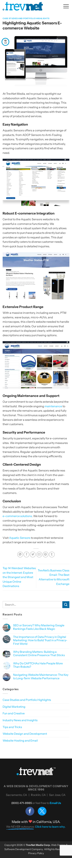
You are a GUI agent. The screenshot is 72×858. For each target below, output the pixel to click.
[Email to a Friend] (39, 554)
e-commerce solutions (17, 516)
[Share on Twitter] (33, 554)
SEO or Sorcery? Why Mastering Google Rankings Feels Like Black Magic (38, 627)
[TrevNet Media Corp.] (23, 6)
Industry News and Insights (20, 720)
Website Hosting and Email (20, 740)
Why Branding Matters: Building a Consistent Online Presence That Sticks (39, 653)
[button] (66, 6)
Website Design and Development (25, 733)
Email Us (55, 803)
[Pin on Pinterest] (45, 554)
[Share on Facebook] (26, 554)
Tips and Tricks (12, 727)
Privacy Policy (36, 853)
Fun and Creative (14, 713)
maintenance (53, 406)
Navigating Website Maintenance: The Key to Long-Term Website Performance (40, 676)
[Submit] (65, 604)
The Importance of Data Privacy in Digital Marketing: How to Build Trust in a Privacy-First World (40, 640)
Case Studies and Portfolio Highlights (26, 18)
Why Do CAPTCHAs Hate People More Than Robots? (38, 665)
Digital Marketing (14, 706)
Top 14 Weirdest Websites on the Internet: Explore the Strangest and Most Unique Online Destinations (19, 577)
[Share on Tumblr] (52, 554)
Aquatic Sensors (19, 537)
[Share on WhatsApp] (20, 554)
